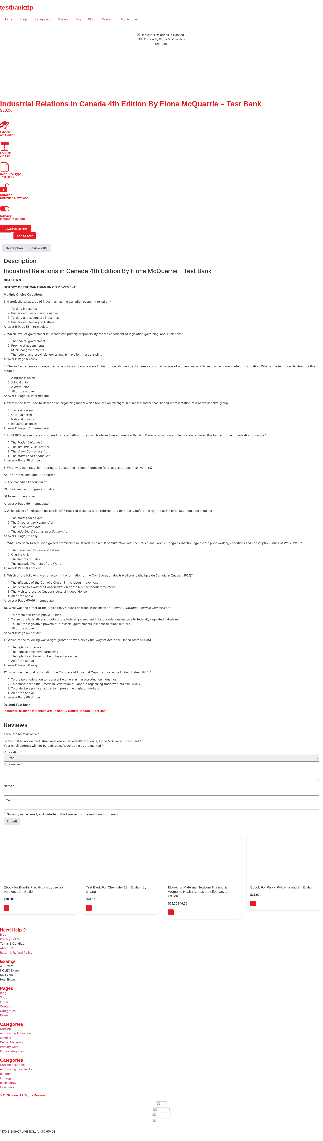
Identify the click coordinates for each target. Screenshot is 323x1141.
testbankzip (16, 7)
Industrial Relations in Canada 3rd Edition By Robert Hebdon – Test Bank (55, 710)
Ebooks (62, 19)
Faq (78, 19)
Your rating (13, 752)
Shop (23, 19)
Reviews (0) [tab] (38, 248)
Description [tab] (14, 248)
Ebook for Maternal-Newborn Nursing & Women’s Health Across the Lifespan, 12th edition (199, 891)
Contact (107, 19)
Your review (13, 764)
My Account (129, 19)
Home (8, 19)
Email (9, 800)
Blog (91, 19)
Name (9, 785)
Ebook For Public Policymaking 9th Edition (281, 887)
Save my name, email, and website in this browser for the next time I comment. (63, 814)
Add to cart (24, 236)
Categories (42, 19)
